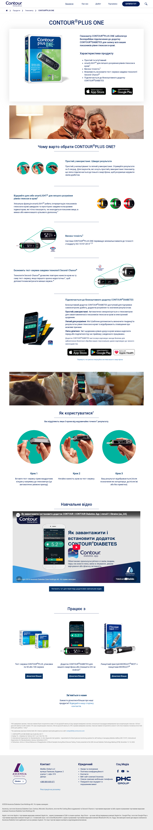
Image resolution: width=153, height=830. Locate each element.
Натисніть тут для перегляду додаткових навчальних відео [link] (77, 589)
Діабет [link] (98, 4)
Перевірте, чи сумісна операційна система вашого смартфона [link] (100, 359)
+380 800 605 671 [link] (47, 782)
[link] (12, 4)
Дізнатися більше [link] (34, 676)
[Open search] (146, 4)
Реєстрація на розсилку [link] (50, 789)
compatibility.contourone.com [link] (75, 731)
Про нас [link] (85, 4)
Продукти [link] (69, 4)
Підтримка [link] (112, 4)
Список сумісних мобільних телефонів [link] (96, 779)
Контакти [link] (84, 774)
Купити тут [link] (131, 4)
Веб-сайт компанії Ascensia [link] (91, 777)
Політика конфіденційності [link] (91, 772)
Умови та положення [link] (89, 769)
